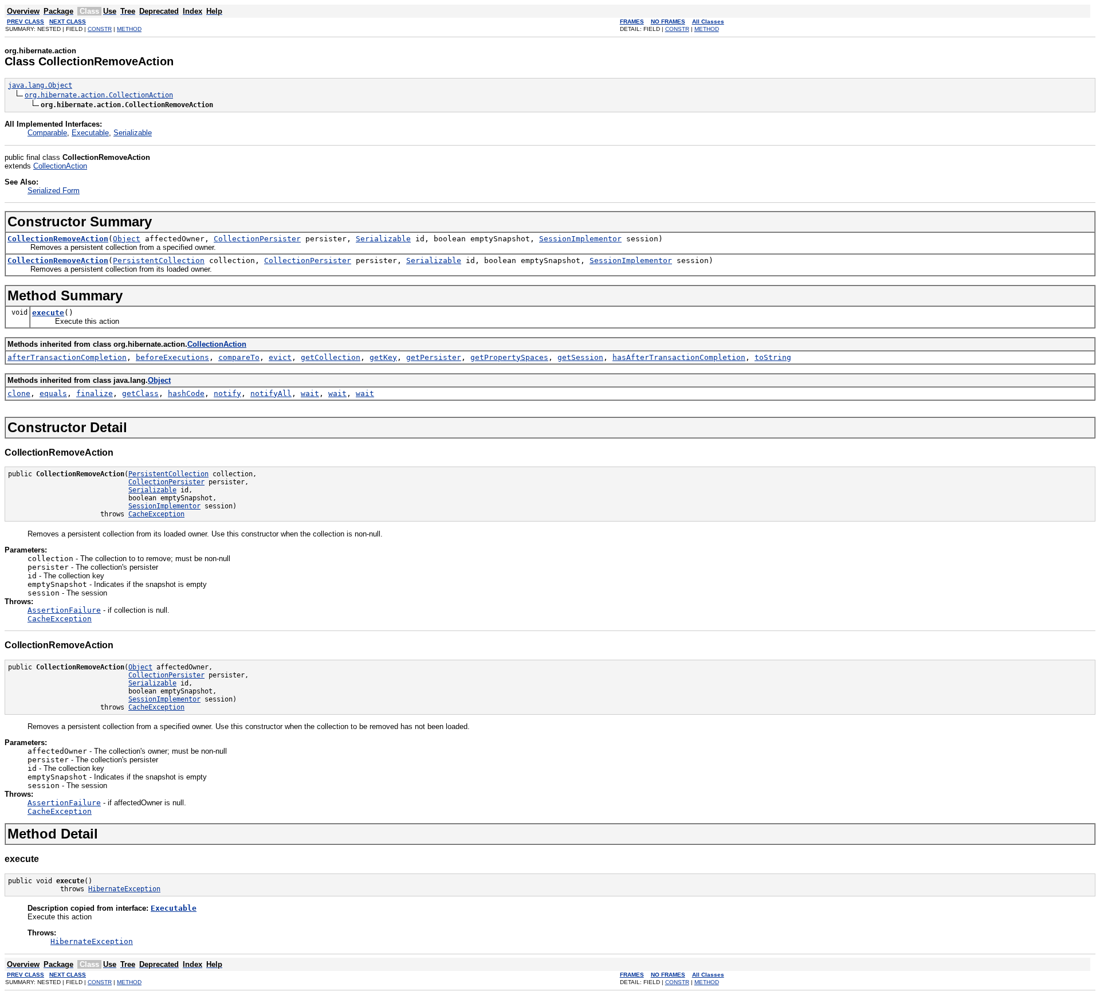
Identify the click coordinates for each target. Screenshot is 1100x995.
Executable (90, 132)
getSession (580, 357)
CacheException (156, 514)
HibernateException (124, 889)
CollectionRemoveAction (57, 238)
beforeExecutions (172, 357)
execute (48, 312)
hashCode (186, 393)
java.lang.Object (40, 85)
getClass (140, 393)
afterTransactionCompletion (67, 357)
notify (227, 393)
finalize (94, 393)
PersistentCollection (159, 260)
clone (18, 393)
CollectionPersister (257, 238)
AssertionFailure (64, 610)
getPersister (433, 357)
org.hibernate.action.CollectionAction (99, 95)
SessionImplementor (580, 238)
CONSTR (100, 29)
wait (310, 393)
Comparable (47, 132)
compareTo (239, 357)
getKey (383, 357)
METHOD (129, 29)
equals (53, 393)
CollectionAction (60, 166)
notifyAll (271, 393)
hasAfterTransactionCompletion (678, 357)
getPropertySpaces (509, 357)
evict (280, 357)
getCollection (330, 357)
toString (773, 357)
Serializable (132, 132)
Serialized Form (54, 190)
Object (126, 238)
